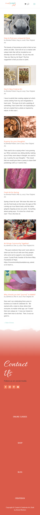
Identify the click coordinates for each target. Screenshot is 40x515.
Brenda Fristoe (11, 40)
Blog (20, 472)
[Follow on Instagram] (9, 387)
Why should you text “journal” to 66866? (20, 295)
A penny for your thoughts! (14, 141)
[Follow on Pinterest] (13, 387)
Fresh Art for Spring (11, 192)
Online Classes (20, 417)
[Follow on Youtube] (18, 387)
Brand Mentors (21, 510)
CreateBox (20, 498)
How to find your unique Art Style (17, 38)
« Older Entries (9, 323)
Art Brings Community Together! (16, 243)
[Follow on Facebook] (5, 387)
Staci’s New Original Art (13, 89)
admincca (9, 245)
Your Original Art (28, 245)
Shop (20, 443)
